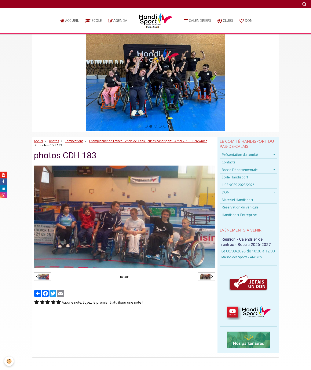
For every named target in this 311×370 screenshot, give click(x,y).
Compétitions (74, 141)
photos (54, 141)
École (96, 20)
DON (248, 20)
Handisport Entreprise (239, 214)
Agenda (120, 20)
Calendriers (199, 20)
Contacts (228, 162)
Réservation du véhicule (240, 207)
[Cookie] (9, 361)
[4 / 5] (53, 302)
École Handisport (235, 177)
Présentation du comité (240, 154)
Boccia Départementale (240, 169)
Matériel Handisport (237, 199)
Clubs (227, 20)
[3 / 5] (47, 302)
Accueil (71, 20)
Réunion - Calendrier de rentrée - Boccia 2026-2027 (246, 242)
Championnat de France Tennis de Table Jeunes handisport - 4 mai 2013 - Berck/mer (148, 141)
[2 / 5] (42, 302)
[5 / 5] (58, 302)
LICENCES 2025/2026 (238, 184)
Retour (124, 276)
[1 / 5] (36, 302)
